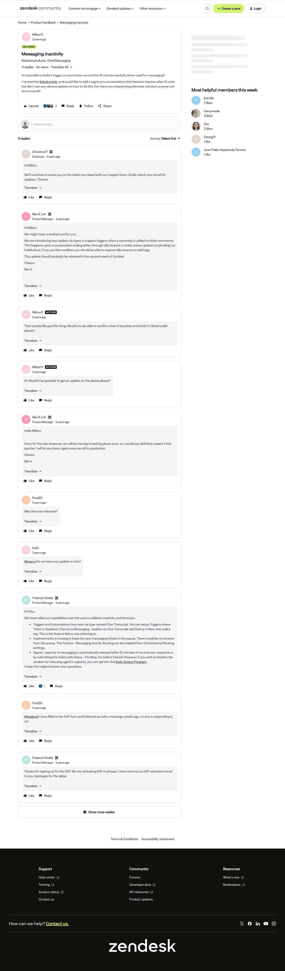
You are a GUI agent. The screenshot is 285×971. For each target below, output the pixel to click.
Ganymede (212, 111)
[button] (229, 8)
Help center (47, 877)
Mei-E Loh (39, 214)
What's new (231, 877)
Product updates (141, 899)
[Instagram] (274, 923)
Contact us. (57, 923)
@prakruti (31, 717)
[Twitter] (242, 923)
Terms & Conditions (124, 839)
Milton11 (37, 35)
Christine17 (39, 152)
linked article (48, 82)
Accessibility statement (158, 839)
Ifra (206, 124)
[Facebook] (250, 923)
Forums (134, 877)
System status (49, 892)
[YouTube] (266, 923)
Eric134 (209, 98)
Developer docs (140, 885)
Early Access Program (131, 662)
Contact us (46, 899)
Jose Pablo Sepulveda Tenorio (225, 150)
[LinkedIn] (258, 923)
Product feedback (43, 22)
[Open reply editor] (99, 124)
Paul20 (37, 498)
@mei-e (30, 561)
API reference (139, 892)
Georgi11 (210, 137)
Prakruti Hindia (42, 598)
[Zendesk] (142, 951)
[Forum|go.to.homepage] (40, 8)
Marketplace (232, 885)
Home (22, 22)
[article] (100, 175)
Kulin (35, 548)
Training (45, 885)
